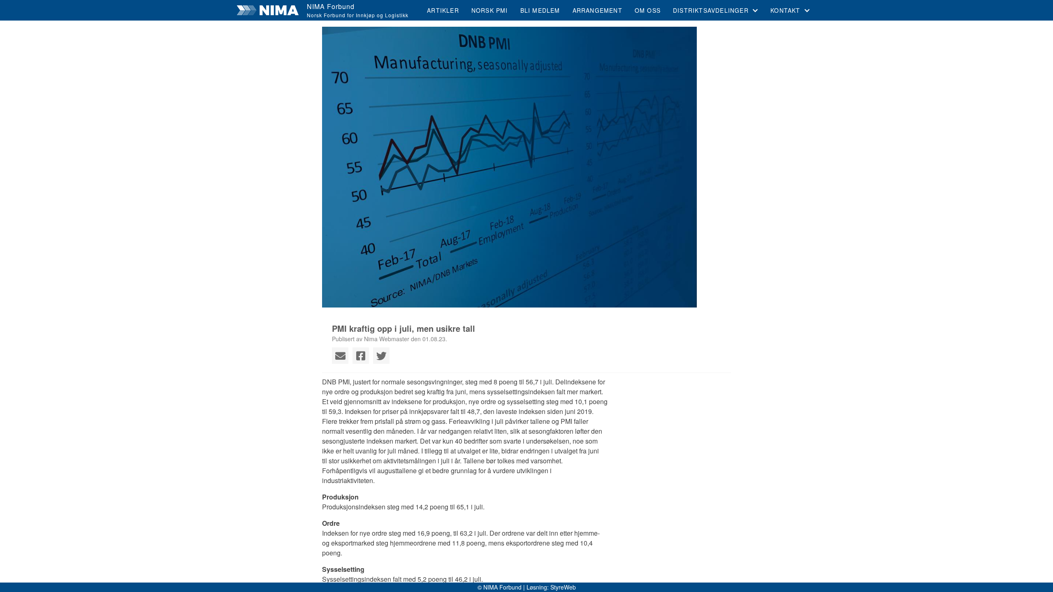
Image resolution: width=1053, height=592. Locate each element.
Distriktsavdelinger (711, 10)
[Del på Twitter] (381, 355)
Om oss (648, 10)
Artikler (443, 10)
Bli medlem (540, 10)
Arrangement (597, 10)
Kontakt (785, 10)
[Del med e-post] (340, 355)
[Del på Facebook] (361, 355)
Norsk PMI (489, 10)
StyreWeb (563, 587)
